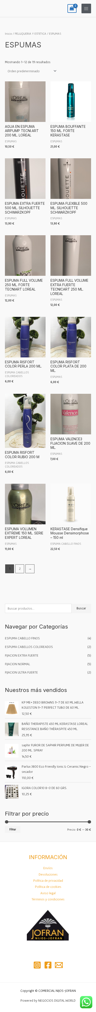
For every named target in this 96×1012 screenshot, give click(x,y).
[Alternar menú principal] (86, 8)
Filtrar (12, 829)
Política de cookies (48, 887)
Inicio (8, 33)
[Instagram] (37, 965)
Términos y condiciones (48, 899)
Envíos (48, 868)
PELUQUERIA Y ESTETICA (30, 33)
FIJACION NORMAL (17, 664)
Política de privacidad (48, 880)
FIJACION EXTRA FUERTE (21, 655)
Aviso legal (48, 893)
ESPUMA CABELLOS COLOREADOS (29, 647)
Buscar (81, 608)
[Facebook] (48, 965)
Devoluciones (48, 874)
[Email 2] (59, 965)
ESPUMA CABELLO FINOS (22, 638)
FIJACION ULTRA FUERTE (21, 672)
